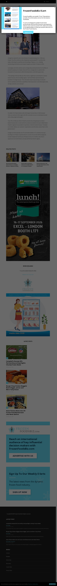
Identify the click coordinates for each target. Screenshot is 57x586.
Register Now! (28, 32)
